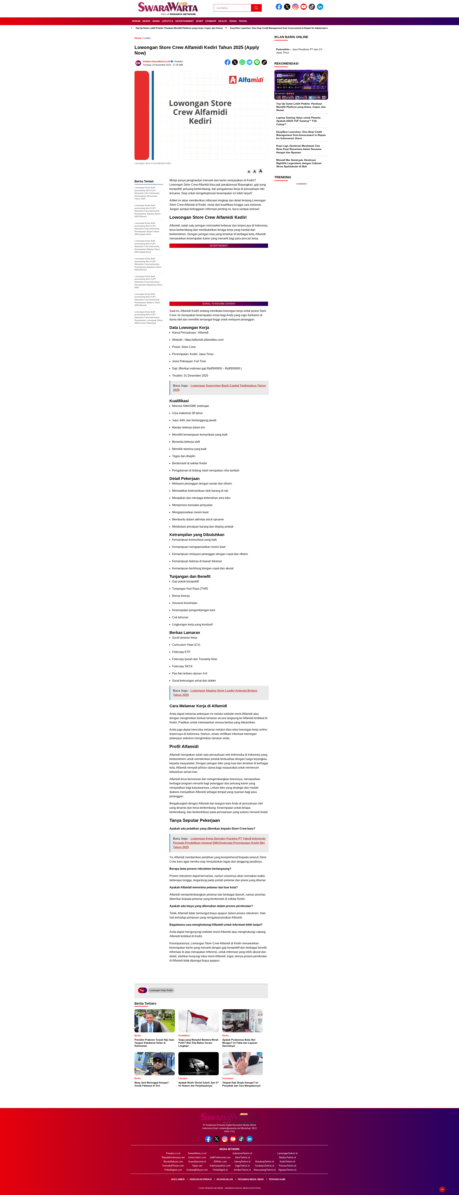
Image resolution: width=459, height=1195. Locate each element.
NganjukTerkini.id (287, 1169)
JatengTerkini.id (242, 1161)
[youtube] (304, 9)
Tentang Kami (277, 1179)
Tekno (233, 21)
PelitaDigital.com (173, 1169)
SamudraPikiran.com (173, 1165)
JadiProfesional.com (220, 1157)
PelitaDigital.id (220, 1169)
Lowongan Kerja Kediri (161, 990)
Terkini (136, 21)
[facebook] (279, 9)
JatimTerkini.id (242, 1157)
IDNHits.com (220, 1161)
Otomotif (210, 21)
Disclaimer (178, 1179)
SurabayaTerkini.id (264, 1165)
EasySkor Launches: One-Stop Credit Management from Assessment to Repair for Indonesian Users (281, 28)
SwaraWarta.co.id (197, 1153)
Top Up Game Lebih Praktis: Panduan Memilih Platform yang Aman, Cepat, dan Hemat (179, 28)
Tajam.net (197, 1165)
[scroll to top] (442, 1189)
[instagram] (296, 9)
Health (222, 21)
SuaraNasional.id (197, 1161)
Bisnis (156, 21)
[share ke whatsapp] (243, 64)
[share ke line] (257, 64)
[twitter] (288, 9)
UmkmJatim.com (197, 1157)
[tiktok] (312, 9)
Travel (243, 21)
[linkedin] (321, 9)
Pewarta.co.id (173, 1153)
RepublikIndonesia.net (173, 1157)
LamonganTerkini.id (287, 1153)
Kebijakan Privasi (201, 1179)
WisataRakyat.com (173, 1161)
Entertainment (184, 21)
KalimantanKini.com (220, 1165)
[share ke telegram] (250, 64)
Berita (146, 21)
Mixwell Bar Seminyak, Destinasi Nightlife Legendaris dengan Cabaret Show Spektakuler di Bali (298, 163)
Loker (147, 38)
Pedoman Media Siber (251, 1179)
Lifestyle (167, 21)
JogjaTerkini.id (242, 1165)
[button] (249, 172)
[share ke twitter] (235, 64)
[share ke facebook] (228, 64)
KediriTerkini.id (287, 1161)
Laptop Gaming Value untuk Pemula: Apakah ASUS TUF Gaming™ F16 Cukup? (298, 121)
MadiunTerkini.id (287, 1157)
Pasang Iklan (225, 1179)
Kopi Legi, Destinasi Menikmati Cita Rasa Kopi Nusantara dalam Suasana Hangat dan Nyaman (298, 149)
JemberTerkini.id (242, 1169)
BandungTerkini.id (264, 1161)
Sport (199, 21)
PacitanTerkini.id (287, 1165)
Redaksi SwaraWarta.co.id (156, 61)
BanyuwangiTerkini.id (265, 1169)
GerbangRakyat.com (197, 1169)
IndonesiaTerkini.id (242, 1153)
